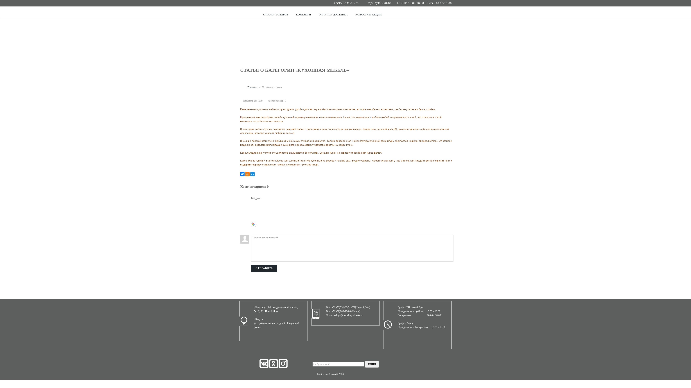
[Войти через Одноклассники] (253, 230)
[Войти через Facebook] (253, 214)
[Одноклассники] (247, 174)
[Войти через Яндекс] (253, 219)
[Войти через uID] (253, 203)
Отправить (264, 268)
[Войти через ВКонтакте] (253, 208)
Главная (252, 87)
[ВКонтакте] (242, 174)
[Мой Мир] (252, 174)
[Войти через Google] (253, 224)
